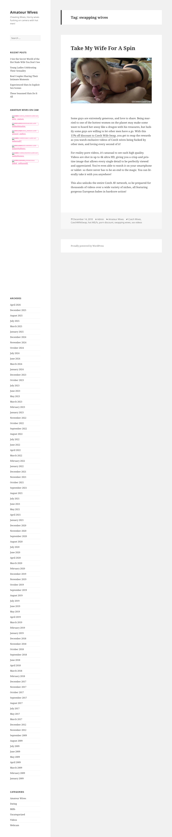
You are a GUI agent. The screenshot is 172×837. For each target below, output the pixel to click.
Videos (13, 819)
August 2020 (16, 541)
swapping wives (122, 222)
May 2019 (15, 611)
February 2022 (17, 460)
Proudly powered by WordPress (87, 245)
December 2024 (18, 337)
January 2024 (17, 369)
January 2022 (17, 466)
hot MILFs (93, 222)
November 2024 (18, 342)
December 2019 (18, 573)
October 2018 (17, 649)
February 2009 (17, 773)
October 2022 (17, 423)
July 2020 (14, 547)
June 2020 (15, 552)
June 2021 (15, 503)
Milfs (12, 809)
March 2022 (16, 455)
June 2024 (15, 358)
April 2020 (15, 557)
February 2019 (17, 627)
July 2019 (14, 600)
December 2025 (18, 310)
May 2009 (15, 756)
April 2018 (15, 665)
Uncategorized (17, 814)
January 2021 (17, 520)
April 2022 (15, 450)
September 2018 (18, 654)
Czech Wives (134, 219)
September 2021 (18, 487)
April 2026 (15, 304)
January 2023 (17, 412)
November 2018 (18, 643)
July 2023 (14, 385)
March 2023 (16, 401)
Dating (13, 803)
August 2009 (16, 740)
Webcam (14, 825)
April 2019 (15, 617)
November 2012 (18, 730)
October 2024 (17, 347)
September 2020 (18, 536)
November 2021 (18, 477)
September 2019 (18, 590)
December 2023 (18, 374)
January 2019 (17, 633)
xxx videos (137, 222)
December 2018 (18, 638)
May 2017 (15, 713)
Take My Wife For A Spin (103, 48)
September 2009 (18, 735)
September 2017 (18, 697)
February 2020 (17, 568)
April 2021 (15, 514)
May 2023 (15, 396)
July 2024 (14, 353)
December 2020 (18, 525)
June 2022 (15, 444)
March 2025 (16, 326)
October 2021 (17, 482)
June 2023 (15, 390)
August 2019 (16, 595)
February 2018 (17, 676)
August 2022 (16, 433)
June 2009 (15, 751)
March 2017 (16, 719)
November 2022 (18, 417)
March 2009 (16, 767)
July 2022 (14, 439)
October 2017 (17, 692)
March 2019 (16, 622)
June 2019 (15, 606)
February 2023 (17, 407)
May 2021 (15, 509)
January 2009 (17, 778)
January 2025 (17, 331)
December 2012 (18, 724)
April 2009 (15, 762)
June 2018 (15, 660)
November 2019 (18, 579)
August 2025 (16, 315)
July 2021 (14, 498)
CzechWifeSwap (79, 222)
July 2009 (14, 746)
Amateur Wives (24, 12)
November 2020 (18, 530)
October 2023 (17, 380)
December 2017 (18, 681)
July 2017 (14, 708)
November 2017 (18, 686)
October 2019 (17, 584)
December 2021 (18, 471)
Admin (100, 219)
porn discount (106, 222)
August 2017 (16, 703)
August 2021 (16, 493)
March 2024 (16, 364)
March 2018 (16, 670)
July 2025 (14, 320)
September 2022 (18, 428)
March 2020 (16, 563)
